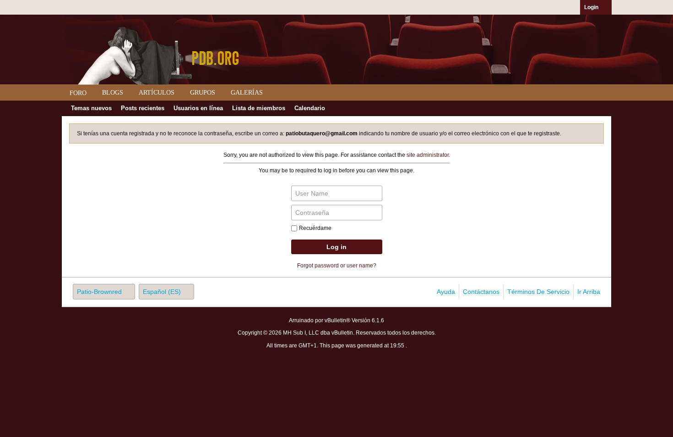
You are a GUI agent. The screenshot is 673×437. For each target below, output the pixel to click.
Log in (336, 246)
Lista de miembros (258, 108)
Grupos (202, 92)
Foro (78, 93)
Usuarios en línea (198, 108)
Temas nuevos (91, 108)
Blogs (112, 92)
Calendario (309, 108)
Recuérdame (315, 228)
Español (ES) (162, 291)
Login (591, 7)
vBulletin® (337, 320)
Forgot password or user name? (336, 265)
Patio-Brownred (99, 291)
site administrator (428, 155)
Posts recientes (142, 108)
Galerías (247, 92)
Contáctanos (481, 291)
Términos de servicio (538, 291)
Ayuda (446, 291)
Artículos (156, 92)
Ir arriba (588, 291)
